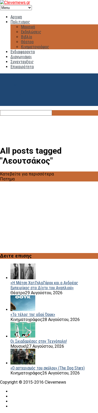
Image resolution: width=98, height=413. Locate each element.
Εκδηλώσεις (31, 31)
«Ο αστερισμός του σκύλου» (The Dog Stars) (47, 368)
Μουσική (28, 26)
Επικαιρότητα (22, 66)
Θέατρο (27, 41)
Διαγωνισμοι (21, 56)
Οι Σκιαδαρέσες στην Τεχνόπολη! (38, 341)
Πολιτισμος (20, 21)
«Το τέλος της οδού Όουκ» (32, 314)
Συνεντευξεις (22, 61)
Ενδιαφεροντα (22, 51)
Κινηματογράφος (35, 46)
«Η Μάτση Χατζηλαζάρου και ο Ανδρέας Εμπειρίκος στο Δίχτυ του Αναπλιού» (44, 285)
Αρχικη (16, 16)
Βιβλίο (26, 36)
